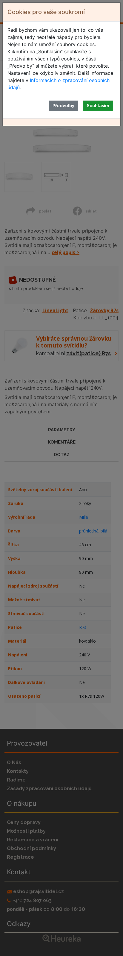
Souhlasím (98, 105)
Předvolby (63, 105)
